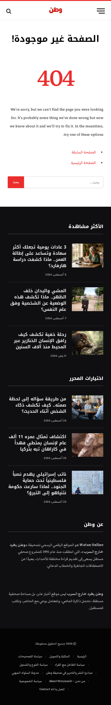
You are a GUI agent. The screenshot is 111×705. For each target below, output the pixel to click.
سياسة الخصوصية (30, 681)
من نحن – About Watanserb (67, 681)
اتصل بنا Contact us (52, 689)
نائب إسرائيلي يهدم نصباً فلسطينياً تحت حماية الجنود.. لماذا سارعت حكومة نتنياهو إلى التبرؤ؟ (37, 483)
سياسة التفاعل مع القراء (70, 664)
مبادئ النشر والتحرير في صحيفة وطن (69, 672)
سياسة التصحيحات (30, 656)
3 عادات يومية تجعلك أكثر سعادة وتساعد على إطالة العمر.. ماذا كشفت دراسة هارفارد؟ (39, 256)
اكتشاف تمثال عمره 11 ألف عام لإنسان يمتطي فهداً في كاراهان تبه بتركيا (37, 443)
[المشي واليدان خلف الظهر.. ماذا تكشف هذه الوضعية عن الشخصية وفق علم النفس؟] (87, 299)
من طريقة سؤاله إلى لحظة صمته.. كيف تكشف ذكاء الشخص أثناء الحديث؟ (37, 405)
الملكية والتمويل (59, 656)
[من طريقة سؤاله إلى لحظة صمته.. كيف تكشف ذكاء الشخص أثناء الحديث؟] (87, 407)
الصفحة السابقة (84, 152)
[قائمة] (101, 11)
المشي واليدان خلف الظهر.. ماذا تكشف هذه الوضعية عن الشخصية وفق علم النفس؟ (38, 300)
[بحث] (9, 11)
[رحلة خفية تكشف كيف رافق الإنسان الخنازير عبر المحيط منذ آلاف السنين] (87, 343)
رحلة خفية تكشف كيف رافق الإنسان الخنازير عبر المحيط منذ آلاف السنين (40, 340)
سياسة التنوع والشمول (33, 664)
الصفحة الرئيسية (83, 163)
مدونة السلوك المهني (25, 672)
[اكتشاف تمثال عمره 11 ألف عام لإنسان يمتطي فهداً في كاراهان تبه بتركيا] (87, 445)
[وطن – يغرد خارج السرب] (56, 11)
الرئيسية (82, 656)
